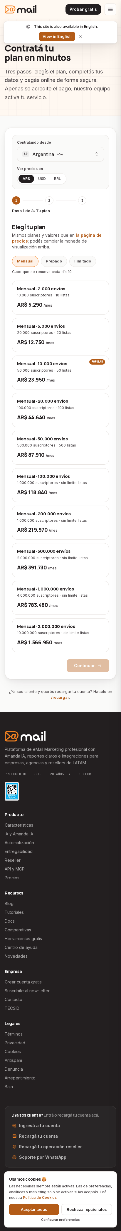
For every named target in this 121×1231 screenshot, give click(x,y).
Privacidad (15, 1042)
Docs (10, 920)
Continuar (84, 665)
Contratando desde (34, 142)
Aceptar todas (34, 1209)
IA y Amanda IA (19, 833)
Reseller (13, 860)
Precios (12, 877)
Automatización (19, 842)
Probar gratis (83, 9)
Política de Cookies (40, 1197)
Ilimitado (82, 261)
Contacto (13, 999)
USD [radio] (42, 178)
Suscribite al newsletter (27, 990)
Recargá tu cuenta (38, 1136)
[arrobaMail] (20, 9)
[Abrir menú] (110, 9)
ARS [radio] (26, 178)
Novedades (16, 956)
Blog (9, 903)
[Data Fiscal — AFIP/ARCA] (12, 791)
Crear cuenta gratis (23, 981)
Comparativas (18, 929)
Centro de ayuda (21, 947)
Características (19, 825)
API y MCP (15, 868)
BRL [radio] (57, 178)
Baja (9, 1086)
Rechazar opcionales (87, 1209)
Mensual (25, 261)
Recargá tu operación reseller (50, 1146)
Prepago (54, 261)
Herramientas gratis (23, 938)
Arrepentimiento (20, 1077)
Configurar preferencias (60, 1220)
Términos (14, 1033)
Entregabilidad (19, 851)
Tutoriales (14, 912)
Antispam (13, 1060)
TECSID (12, 1008)
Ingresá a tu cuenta (39, 1125)
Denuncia (14, 1069)
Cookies (13, 1051)
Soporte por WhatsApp (42, 1157)
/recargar (60, 697)
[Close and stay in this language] (80, 36)
